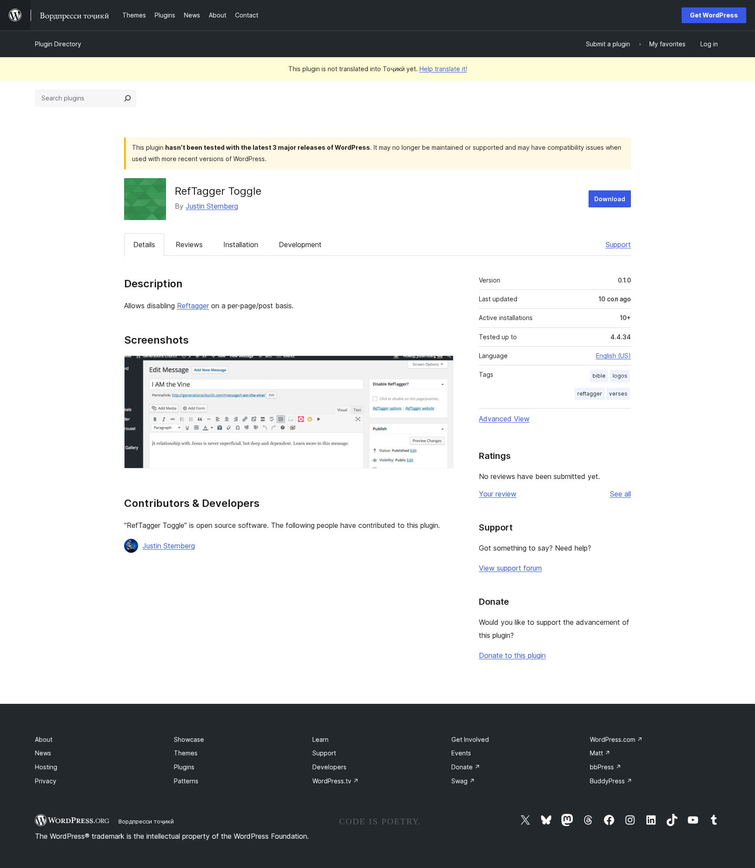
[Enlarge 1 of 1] (441, 367)
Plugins (184, 767)
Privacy (45, 781)
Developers (329, 767)
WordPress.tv (335, 781)
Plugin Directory (58, 44)
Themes (185, 753)
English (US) (613, 355)
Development (300, 244)
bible (599, 375)
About (43, 739)
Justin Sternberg (212, 206)
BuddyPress (611, 781)
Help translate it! (443, 68)
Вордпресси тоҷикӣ (146, 821)
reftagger (589, 393)
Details (144, 244)
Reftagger (193, 305)
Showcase (189, 739)
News (43, 753)
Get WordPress (714, 15)
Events (461, 753)
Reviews (189, 244)
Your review (497, 493)
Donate (465, 767)
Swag (463, 781)
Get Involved (470, 739)
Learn (320, 739)
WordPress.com (616, 739)
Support (618, 244)
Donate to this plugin (512, 655)
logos (620, 375)
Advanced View (504, 418)
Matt (600, 753)
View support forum (510, 568)
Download (609, 199)
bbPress (605, 767)
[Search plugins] (127, 98)
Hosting (46, 767)
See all (620, 493)
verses (618, 393)
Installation (240, 244)
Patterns (186, 781)
